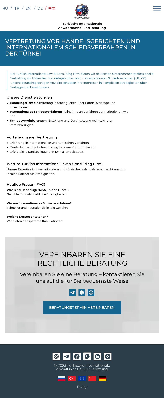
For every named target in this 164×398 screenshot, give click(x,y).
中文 (51, 8)
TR (16, 8)
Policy (82, 387)
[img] (82, 12)
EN (28, 8)
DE (40, 8)
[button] (82, 307)
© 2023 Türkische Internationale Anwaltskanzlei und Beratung (82, 367)
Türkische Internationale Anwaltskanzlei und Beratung (82, 26)
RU (5, 8)
